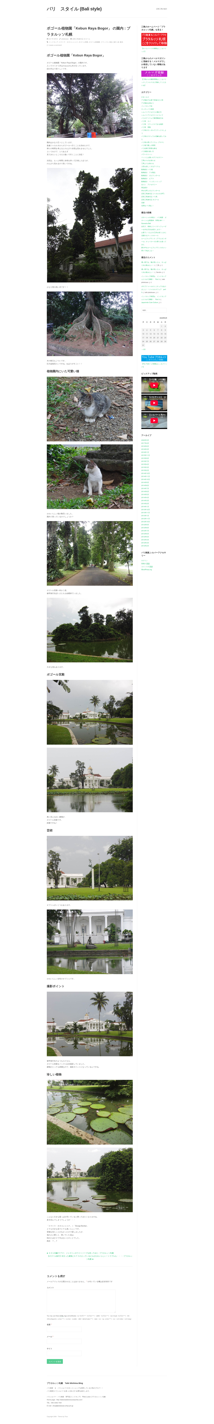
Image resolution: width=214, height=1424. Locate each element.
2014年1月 (145, 506)
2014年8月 (145, 485)
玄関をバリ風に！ (147, 205)
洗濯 (142, 202)
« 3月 (144, 349)
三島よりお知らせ (147, 163)
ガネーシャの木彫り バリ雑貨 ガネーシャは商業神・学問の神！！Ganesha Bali (153, 220)
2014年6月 (145, 491)
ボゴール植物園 (94, 42)
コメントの (147, 566)
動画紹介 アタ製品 (148, 172)
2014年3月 (145, 500)
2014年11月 (145, 476)
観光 (121, 42)
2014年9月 (145, 482)
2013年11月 (145, 512)
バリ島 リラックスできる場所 (152, 124)
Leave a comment (55, 45)
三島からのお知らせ (148, 160)
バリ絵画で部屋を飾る (149, 148)
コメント (50, 1287)
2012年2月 (145, 546)
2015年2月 (145, 470)
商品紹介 (144, 187)
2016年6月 (145, 446)
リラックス (105, 42)
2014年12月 (145, 473)
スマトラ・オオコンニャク (68, 42)
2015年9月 (145, 458)
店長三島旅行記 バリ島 (149, 196)
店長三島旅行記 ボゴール (81, 39)
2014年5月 (145, 494)
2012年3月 (145, 543)
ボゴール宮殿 (83, 42)
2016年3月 (145, 449)
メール (50, 1336)
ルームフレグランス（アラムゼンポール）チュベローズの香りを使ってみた (153, 241)
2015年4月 (145, 464)
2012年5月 (145, 537)
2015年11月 (145, 455)
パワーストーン (146, 154)
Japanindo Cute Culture (149, 302)
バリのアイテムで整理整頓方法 (152, 118)
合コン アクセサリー (149, 184)
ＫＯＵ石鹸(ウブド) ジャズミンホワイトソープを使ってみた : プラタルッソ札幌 (81, 1253)
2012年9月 (145, 524)
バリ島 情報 (146, 127)
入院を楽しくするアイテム (150, 166)
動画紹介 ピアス (147, 178)
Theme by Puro (63, 1416)
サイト (49, 1348)
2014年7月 (145, 488)
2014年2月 (145, 503)
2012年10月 (145, 521)
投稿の (145, 563)
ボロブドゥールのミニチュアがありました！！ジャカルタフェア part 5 (153, 289)
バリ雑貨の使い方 (147, 151)
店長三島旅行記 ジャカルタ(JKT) (152, 193)
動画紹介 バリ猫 (147, 169)
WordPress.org (146, 569)
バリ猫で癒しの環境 (148, 145)
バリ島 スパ (146, 121)
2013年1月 (145, 515)
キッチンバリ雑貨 (147, 109)
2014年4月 (145, 497)
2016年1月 (145, 452)
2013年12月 (145, 509)
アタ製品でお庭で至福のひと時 (152, 100)
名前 (49, 1324)
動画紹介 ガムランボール (150, 175)
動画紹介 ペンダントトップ (151, 181)
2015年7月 (145, 461)
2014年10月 (145, 479)
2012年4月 (145, 540)
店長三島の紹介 (161, 9)
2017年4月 (145, 443)
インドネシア (53, 42)
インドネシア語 (146, 106)
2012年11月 (145, 518)
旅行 (115, 42)
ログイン (144, 560)
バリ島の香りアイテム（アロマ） (153, 142)
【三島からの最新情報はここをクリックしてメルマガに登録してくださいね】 (153, 82)
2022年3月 (145, 440)
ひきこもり (145, 97)
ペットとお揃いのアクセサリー (152, 157)
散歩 (111, 42)
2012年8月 (145, 527)
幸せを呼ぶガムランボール (150, 190)
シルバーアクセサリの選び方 (151, 112)
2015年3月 (145, 467)
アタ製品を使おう (147, 103)
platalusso (64, 39)
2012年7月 (145, 530)
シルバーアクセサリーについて (152, 115)
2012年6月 (145, 533)
